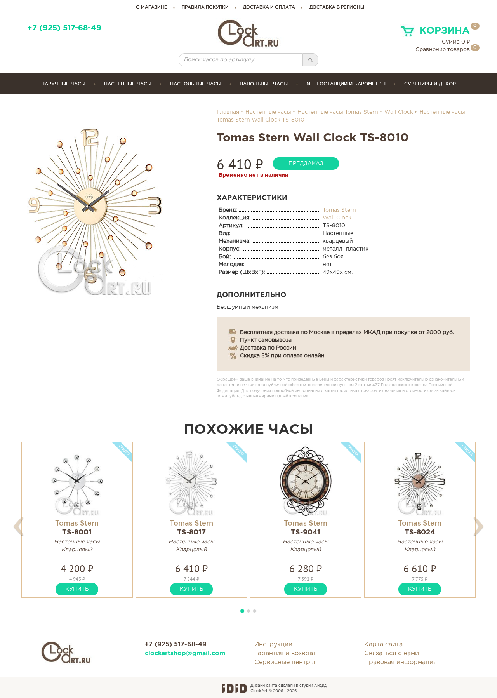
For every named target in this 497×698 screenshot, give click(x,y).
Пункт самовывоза (266, 340)
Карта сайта (383, 645)
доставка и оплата (269, 7)
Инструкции (273, 645)
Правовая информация (400, 662)
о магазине (151, 7)
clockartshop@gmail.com (185, 653)
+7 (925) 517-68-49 (64, 28)
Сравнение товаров (442, 49)
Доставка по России (268, 348)
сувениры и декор (430, 83)
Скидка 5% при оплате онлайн (282, 355)
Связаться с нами (391, 653)
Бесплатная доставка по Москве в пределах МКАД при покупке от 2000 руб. (347, 332)
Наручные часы (63, 83)
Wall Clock (398, 112)
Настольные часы (195, 83)
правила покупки (205, 7)
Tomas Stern (339, 210)
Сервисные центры (284, 662)
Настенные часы (127, 83)
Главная (228, 112)
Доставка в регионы (336, 7)
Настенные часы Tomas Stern (337, 112)
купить (77, 589)
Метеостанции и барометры (346, 83)
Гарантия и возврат (285, 653)
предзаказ (305, 163)
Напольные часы (264, 83)
